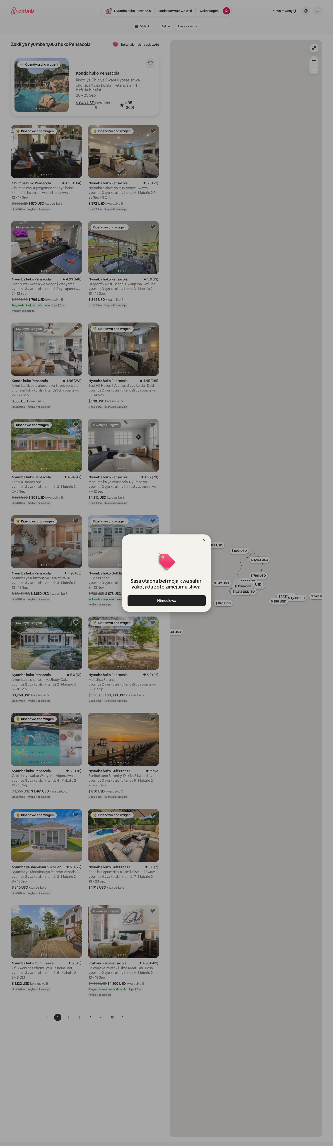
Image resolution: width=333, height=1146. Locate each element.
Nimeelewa (166, 600)
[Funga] (204, 539)
